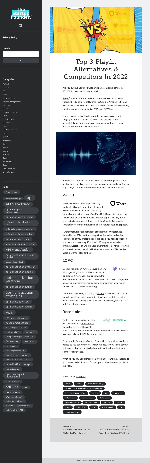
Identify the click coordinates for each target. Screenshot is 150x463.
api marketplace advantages (14, 210)
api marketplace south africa (20, 244)
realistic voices (13, 381)
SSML (67, 407)
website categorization (14, 401)
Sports (5, 147)
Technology (7, 161)
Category (6, 105)
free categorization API (15, 351)
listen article (70, 398)
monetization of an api (18, 364)
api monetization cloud (14, 262)
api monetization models (19, 271)
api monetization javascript (20, 266)
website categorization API (18, 405)
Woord (66, 214)
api (30, 197)
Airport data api (11, 192)
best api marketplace (17, 322)
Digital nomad (8, 119)
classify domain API (12, 332)
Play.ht (66, 98)
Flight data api (11, 346)
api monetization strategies (19, 294)
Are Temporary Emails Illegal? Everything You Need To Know (114, 431)
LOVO (66, 268)
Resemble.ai (88, 323)
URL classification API (14, 397)
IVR (106, 393)
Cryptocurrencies (10, 112)
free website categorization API (18, 359)
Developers (12, 341)
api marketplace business (19, 216)
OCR (5, 133)
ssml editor (80, 407)
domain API (30, 342)
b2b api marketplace (16, 317)
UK (121, 407)
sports (5, 151)
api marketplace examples (19, 234)
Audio (79, 384)
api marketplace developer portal (19, 223)
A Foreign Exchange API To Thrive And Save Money (76, 431)
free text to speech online (75, 393)
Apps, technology (9, 98)
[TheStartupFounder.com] (21, 18)
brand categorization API (16, 328)
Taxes (5, 158)
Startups (6, 154)
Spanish (107, 402)
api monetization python (19, 286)
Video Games (8, 172)
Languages (118, 393)
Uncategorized (9, 168)
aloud (67, 384)
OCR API (6, 137)
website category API (14, 410)
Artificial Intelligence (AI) (12, 101)
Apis (9, 312)
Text (26, 387)
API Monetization (18, 249)
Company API (30, 332)
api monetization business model (20, 256)
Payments (7, 140)
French (95, 393)
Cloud (5, 109)
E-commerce (8, 123)
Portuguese (104, 398)
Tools (5, 165)
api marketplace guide (18, 239)
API (4, 91)
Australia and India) (95, 384)
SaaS (4, 144)
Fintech (6, 126)
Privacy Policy (10, 37)
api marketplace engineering (20, 229)
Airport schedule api (13, 199)
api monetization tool (17, 301)
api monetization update (19, 306)
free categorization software (17, 355)
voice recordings (72, 412)
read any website (72, 402)
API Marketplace (18, 204)
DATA (5, 116)
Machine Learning (10, 130)
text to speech (13, 392)
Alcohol (6, 87)
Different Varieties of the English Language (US (83, 388)
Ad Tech (6, 84)
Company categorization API (19, 336)
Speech (119, 402)
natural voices (12, 369)
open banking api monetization (15, 375)
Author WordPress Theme (87, 460)
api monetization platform (19, 279)
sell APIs (12, 387)
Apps (5, 94)
